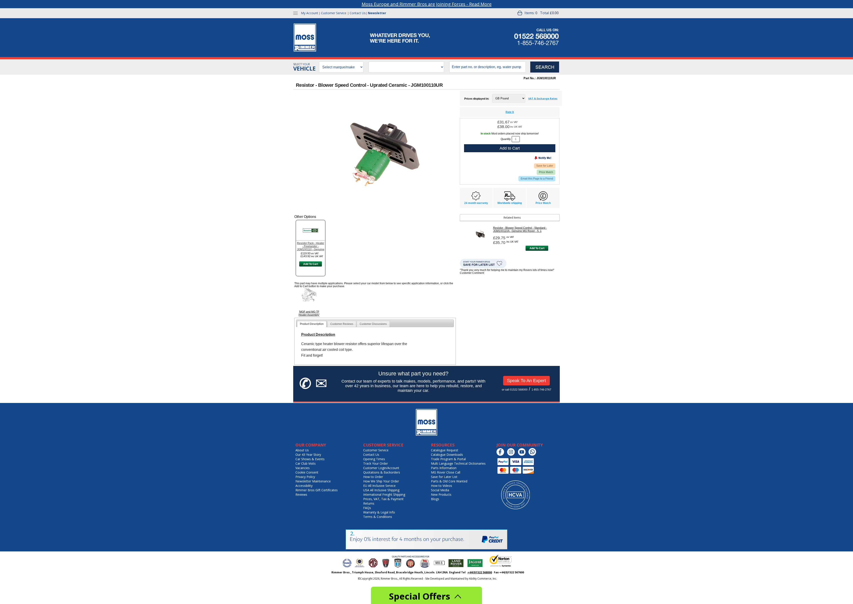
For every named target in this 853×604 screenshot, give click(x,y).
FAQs (367, 508)
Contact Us (358, 13)
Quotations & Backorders (381, 472)
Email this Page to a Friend (537, 178)
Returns (368, 503)
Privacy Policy (305, 477)
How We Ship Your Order (381, 481)
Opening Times (374, 459)
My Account (309, 13)
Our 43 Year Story (308, 454)
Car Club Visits (305, 463)
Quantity (506, 139)
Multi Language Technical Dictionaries (458, 463)
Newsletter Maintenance (313, 481)
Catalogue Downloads (447, 454)
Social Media (440, 490)
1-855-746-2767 (541, 389)
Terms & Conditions (377, 517)
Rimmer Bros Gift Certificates (316, 490)
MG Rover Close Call (445, 472)
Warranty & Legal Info (379, 512)
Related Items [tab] (512, 217)
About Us (302, 450)
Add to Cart (510, 148)
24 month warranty (476, 203)
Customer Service (333, 13)
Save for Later (544, 165)
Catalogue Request (444, 450)
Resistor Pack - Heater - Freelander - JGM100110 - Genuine (310, 246)
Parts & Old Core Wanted (449, 481)
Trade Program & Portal (448, 459)
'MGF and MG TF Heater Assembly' (309, 313)
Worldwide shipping (509, 203)
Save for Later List (444, 477)
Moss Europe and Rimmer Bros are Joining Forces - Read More (427, 4)
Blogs (435, 499)
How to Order (373, 477)
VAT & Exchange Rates (542, 98)
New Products (441, 494)
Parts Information (443, 468)
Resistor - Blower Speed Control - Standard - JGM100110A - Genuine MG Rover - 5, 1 (520, 229)
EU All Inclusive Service (379, 486)
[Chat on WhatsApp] (533, 455)
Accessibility (304, 486)
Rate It (510, 112)
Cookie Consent (306, 472)
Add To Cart (310, 264)
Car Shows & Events (310, 459)
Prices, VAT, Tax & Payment (383, 499)
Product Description (312, 324)
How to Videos (441, 486)
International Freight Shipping (384, 494)
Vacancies (302, 468)
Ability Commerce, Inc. (483, 578)
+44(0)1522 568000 (479, 572)
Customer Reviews (341, 324)
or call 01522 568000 (515, 389)
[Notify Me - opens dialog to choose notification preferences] (533, 159)
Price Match (546, 172)
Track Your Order (375, 463)
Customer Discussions (373, 324)
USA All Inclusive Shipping (381, 490)
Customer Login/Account (381, 468)
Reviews (301, 494)
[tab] (312, 324)
